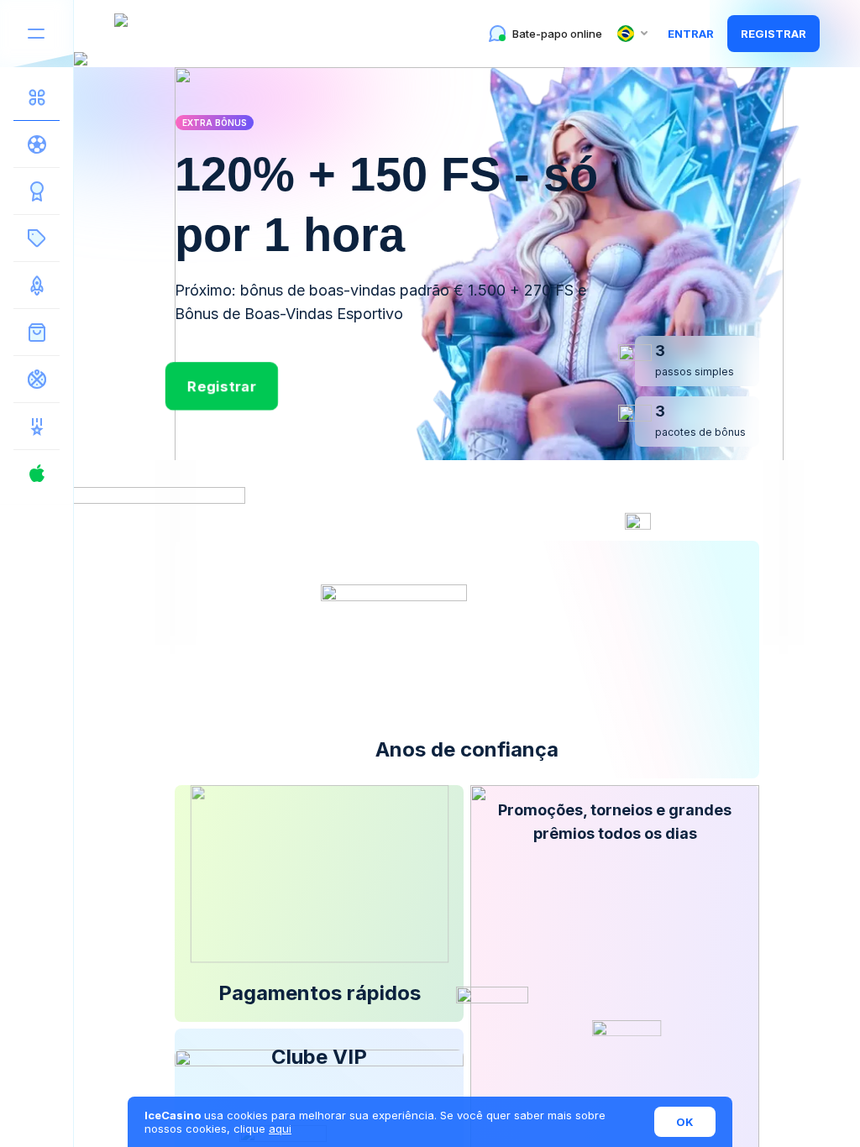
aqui (280, 1128)
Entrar (691, 33)
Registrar (773, 33)
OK (685, 1122)
